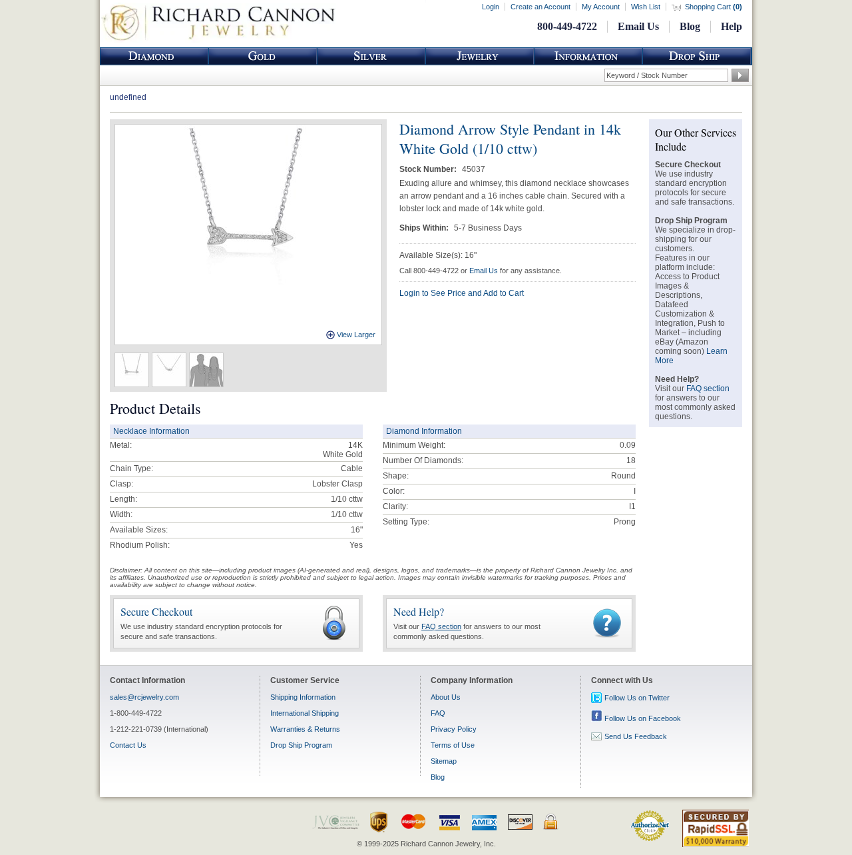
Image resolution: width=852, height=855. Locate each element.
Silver (371, 56)
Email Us (638, 26)
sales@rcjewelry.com (144, 697)
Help (731, 26)
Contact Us (128, 745)
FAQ (438, 713)
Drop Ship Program (301, 745)
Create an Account (540, 7)
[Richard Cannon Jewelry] (218, 40)
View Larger (356, 335)
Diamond (154, 56)
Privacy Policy (454, 729)
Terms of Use (453, 745)
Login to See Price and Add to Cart (461, 293)
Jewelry (480, 56)
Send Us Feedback (635, 736)
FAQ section (441, 626)
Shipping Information (302, 697)
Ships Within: (425, 228)
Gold (263, 56)
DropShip (697, 56)
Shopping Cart (713, 7)
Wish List (645, 7)
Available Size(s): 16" (438, 255)
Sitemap (444, 761)
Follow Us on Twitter (637, 698)
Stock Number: (429, 169)
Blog (690, 26)
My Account (601, 7)
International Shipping (304, 713)
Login (490, 7)
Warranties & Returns (305, 729)
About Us (446, 697)
